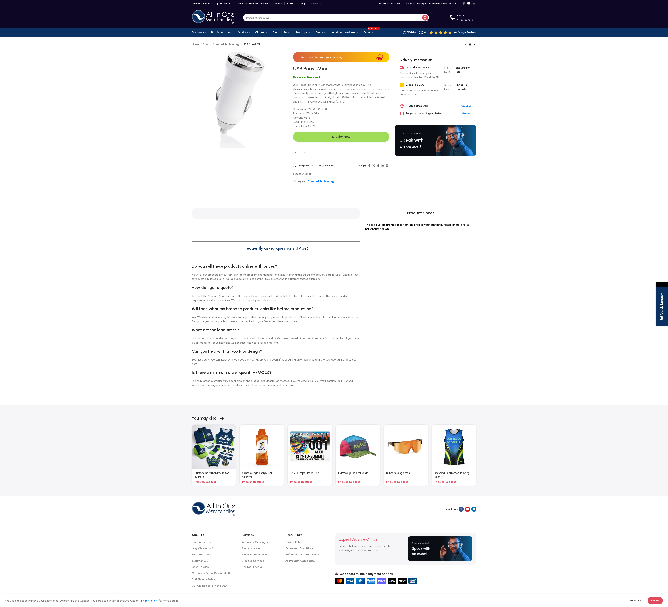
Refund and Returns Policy (302, 554)
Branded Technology (226, 44)
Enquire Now (341, 137)
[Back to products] (470, 44)
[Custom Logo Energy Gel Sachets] (262, 447)
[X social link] (373, 165)
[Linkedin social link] (474, 3)
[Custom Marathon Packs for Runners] (214, 447)
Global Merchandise (254, 554)
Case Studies (200, 567)
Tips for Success (251, 567)
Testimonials (200, 560)
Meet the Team (201, 554)
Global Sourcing (251, 548)
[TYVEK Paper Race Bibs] (310, 447)
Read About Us (201, 542)
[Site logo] (213, 17)
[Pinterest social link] (378, 165)
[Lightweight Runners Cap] (358, 447)
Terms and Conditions (299, 548)
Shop (206, 44)
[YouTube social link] (469, 3)
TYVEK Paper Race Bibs (304, 473)
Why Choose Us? (202, 548)
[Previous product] (466, 44)
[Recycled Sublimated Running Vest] (454, 447)
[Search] (425, 18)
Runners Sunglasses (398, 473)
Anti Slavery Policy (203, 579)
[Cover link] (435, 140)
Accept (655, 600)
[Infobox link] (452, 32)
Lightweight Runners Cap (353, 473)
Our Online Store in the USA (209, 585)
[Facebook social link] (464, 3)
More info (637, 600)
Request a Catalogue (255, 542)
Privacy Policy (294, 542)
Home (195, 44)
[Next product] (474, 44)
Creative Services (252, 560)
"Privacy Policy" (148, 600)
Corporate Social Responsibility (212, 573)
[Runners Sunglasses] (406, 447)
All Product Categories (300, 560)
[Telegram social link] (387, 165)
